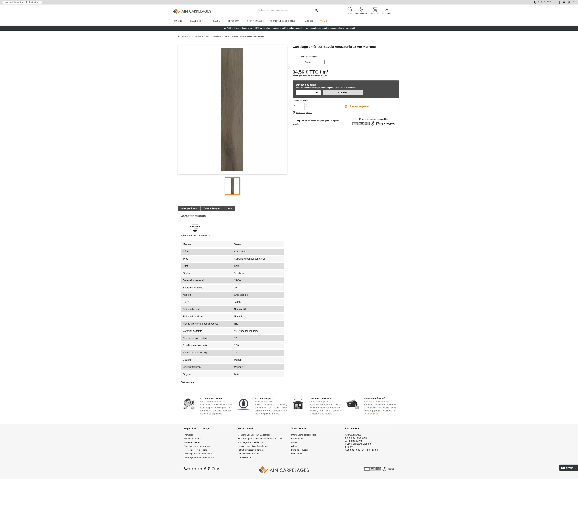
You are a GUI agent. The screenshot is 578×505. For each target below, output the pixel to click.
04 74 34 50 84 (545, 2)
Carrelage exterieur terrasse (197, 446)
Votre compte (298, 428)
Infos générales (189, 208)
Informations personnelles (303, 435)
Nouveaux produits (193, 438)
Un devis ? (568, 468)
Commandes (297, 438)
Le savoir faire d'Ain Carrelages (252, 446)
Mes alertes (296, 453)
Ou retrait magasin (318, 401)
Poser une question (304, 113)
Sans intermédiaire (264, 401)
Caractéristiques (212, 208)
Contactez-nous (245, 457)
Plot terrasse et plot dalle (195, 450)
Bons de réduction (300, 450)
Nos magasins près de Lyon (251, 442)
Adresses (295, 446)
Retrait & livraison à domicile (251, 450)
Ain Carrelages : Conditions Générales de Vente (260, 438)
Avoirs (294, 442)
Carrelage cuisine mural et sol (198, 453)
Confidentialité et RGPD (249, 453)
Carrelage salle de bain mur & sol (199, 457)
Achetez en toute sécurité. (377, 401)
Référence (186, 235)
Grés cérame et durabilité (212, 401)
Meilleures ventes (192, 442)
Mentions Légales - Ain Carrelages (254, 435)
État (183, 382)
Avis (229, 208)
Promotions (189, 435)
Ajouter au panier (357, 106)
